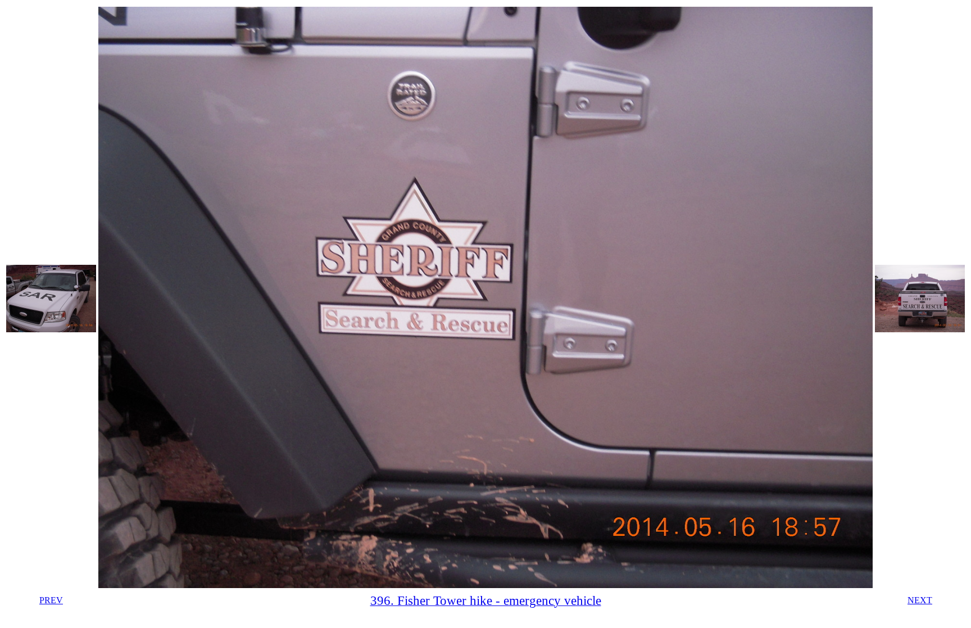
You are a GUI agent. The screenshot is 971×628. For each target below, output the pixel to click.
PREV (51, 600)
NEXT (920, 600)
